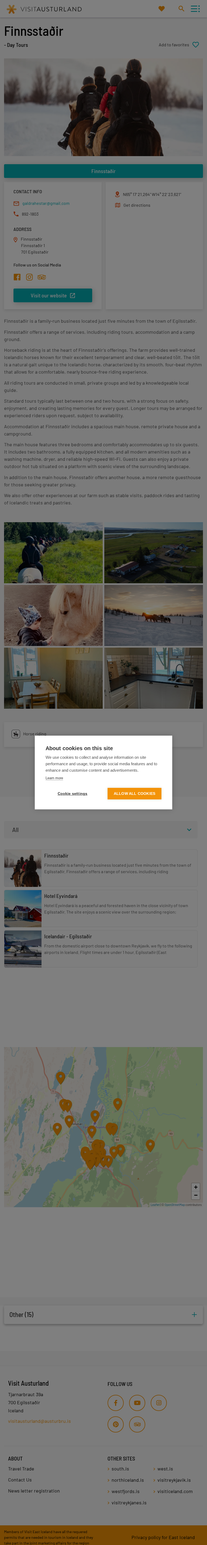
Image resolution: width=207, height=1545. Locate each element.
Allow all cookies (134, 794)
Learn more (54, 778)
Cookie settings (73, 794)
